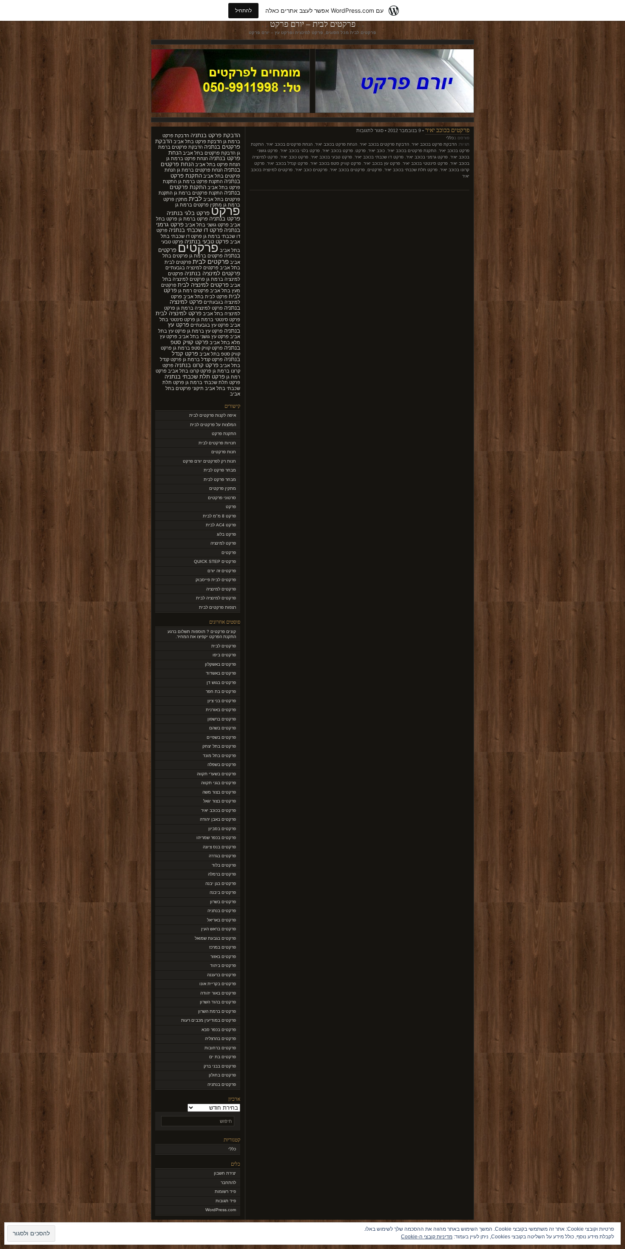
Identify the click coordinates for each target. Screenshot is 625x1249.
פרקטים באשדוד (221, 673)
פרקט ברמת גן (193, 218)
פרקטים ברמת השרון (217, 1011)
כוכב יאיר (376, 150)
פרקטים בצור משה (219, 792)
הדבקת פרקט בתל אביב (197, 141)
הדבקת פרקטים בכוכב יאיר (384, 144)
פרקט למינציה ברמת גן (199, 308)
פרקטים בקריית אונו (217, 983)
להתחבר (228, 1182)
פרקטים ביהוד (223, 965)
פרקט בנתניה (224, 218)
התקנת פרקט (224, 433)
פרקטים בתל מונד (219, 755)
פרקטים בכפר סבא (219, 1029)
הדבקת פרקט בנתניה (215, 135)
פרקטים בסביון (222, 828)
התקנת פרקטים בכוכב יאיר (411, 150)
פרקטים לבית (211, 261)
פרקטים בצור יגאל (219, 801)
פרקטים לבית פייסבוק (216, 579)
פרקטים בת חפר (221, 691)
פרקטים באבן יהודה (218, 819)
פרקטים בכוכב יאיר (447, 130)
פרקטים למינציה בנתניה (212, 273)
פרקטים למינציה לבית (203, 285)
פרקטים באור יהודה (218, 993)
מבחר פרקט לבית (220, 470)
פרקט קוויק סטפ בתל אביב (200, 350)
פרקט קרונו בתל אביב (189, 370)
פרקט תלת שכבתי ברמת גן (212, 382)
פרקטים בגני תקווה (218, 782)
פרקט (360, 150)
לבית (195, 198)
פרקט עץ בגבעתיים (209, 325)
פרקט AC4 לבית (221, 525)
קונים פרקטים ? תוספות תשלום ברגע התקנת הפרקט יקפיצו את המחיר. (202, 634)
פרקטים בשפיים (221, 737)
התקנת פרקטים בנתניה (205, 190)
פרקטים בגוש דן (221, 682)
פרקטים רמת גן (193, 290)
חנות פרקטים (223, 451)
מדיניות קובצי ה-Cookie (426, 1237)
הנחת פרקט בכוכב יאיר (336, 144)
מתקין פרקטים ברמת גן (198, 204)
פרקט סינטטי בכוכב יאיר (425, 163)
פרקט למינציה (223, 543)
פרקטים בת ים (222, 1056)
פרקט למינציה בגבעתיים (205, 299)
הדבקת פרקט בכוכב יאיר (434, 144)
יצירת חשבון (225, 1173)
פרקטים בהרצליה (220, 1038)
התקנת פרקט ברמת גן (200, 181)
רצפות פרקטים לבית (217, 607)
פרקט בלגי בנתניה (188, 213)
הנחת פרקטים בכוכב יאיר (289, 144)
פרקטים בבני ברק (220, 1066)
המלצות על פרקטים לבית (213, 424)
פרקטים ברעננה (221, 974)
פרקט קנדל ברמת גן (203, 359)
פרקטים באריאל (221, 920)
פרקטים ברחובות (220, 1048)
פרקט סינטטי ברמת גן (218, 319)
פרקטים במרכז (222, 947)
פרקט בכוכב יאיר (337, 150)
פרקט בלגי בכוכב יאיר (300, 150)
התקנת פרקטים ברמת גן (198, 192)
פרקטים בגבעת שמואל (215, 938)
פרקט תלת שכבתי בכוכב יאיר (411, 169)
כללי (450, 138)
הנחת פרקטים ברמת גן (200, 169)
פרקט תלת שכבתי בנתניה (195, 376)
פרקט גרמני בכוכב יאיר (427, 157)
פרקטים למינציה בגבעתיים (192, 267)
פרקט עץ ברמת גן (205, 330)
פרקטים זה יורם (221, 570)
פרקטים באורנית (221, 709)
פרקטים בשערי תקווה (216, 773)
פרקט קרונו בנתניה (197, 365)
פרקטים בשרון (223, 901)
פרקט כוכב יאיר (294, 157)
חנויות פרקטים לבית (217, 443)
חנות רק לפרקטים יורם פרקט (209, 461)
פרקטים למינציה (221, 589)
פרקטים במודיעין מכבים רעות (208, 1020)
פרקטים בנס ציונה (219, 847)
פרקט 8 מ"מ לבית (219, 516)
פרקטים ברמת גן (206, 255)
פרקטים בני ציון (221, 700)
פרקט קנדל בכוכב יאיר (287, 163)
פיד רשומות (225, 1191)
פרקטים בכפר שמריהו (216, 837)
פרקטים (374, 169)
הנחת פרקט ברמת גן (187, 158)
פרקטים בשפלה (221, 764)
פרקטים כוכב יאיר (311, 169)
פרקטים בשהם (222, 728)
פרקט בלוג (226, 534)
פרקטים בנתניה (221, 910)
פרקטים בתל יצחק (219, 746)
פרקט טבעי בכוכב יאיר (331, 157)
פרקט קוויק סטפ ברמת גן (198, 347)
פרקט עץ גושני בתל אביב (204, 336)
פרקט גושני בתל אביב (207, 224)
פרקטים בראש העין (218, 929)
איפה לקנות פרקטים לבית (212, 415)
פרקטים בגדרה (222, 855)
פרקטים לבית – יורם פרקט (312, 23)
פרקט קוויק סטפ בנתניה (205, 345)
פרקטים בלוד (224, 865)
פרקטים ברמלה (222, 874)
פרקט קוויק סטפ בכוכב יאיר (335, 163)
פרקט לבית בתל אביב (205, 296)
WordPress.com (220, 1209)
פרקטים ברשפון (221, 719)
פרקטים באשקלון (220, 664)
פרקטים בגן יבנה (220, 883)
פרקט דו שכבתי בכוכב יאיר (379, 157)
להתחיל (243, 10)
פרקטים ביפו (224, 655)
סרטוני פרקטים (222, 497)
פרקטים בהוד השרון (218, 1002)
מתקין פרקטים (222, 488)
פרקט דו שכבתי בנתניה (196, 230)
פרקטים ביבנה (223, 892)
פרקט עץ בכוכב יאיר (382, 163)
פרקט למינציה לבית (179, 313)
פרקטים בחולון (222, 1075)
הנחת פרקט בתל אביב (217, 164)
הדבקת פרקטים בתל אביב (209, 152)
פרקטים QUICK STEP (215, 561)
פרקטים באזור (223, 956)
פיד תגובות (226, 1200)
